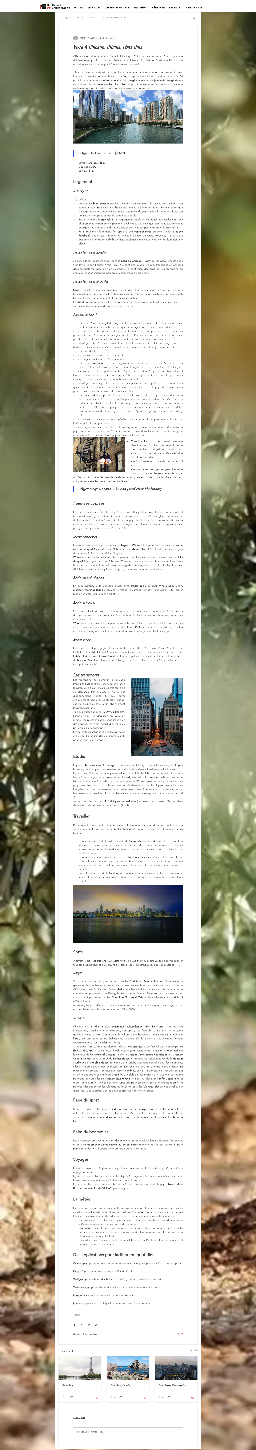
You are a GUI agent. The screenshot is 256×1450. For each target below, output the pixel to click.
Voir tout (194, 1350)
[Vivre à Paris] (80, 1368)
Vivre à (80, 17)
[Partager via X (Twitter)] (81, 1324)
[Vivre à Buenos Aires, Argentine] (176, 1368)
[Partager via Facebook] (74, 1324)
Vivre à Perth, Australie (120, 1385)
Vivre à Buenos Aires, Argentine (171, 1385)
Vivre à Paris (67, 1385)
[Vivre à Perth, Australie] (128, 1368)
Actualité (93, 17)
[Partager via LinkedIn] (89, 1324)
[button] (193, 18)
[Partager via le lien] (96, 1324)
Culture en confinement (114, 17)
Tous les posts (64, 17)
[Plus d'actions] (181, 38)
